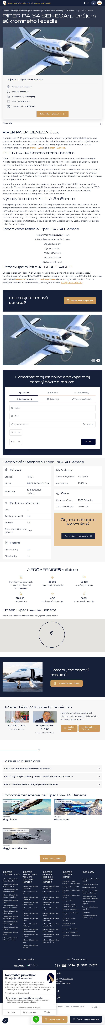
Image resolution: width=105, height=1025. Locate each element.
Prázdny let (86, 912)
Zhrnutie (7, 123)
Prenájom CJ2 (67, 901)
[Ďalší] (98, 360)
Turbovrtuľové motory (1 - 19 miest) (59, 11)
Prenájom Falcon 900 (69, 929)
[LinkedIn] (58, 997)
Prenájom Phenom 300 (70, 909)
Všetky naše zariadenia (52, 858)
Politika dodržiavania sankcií (75, 1007)
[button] (86, 1019)
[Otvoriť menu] (99, 3)
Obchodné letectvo (89, 887)
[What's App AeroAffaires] (36, 1019)
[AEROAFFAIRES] (4, 3)
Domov (6, 11)
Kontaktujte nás (57, 1007)
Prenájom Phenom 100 (70, 887)
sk (85, 3)
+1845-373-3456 (67, 979)
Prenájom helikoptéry (90, 884)
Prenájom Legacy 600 (70, 932)
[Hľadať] (93, 3)
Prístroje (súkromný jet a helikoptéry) (27, 11)
